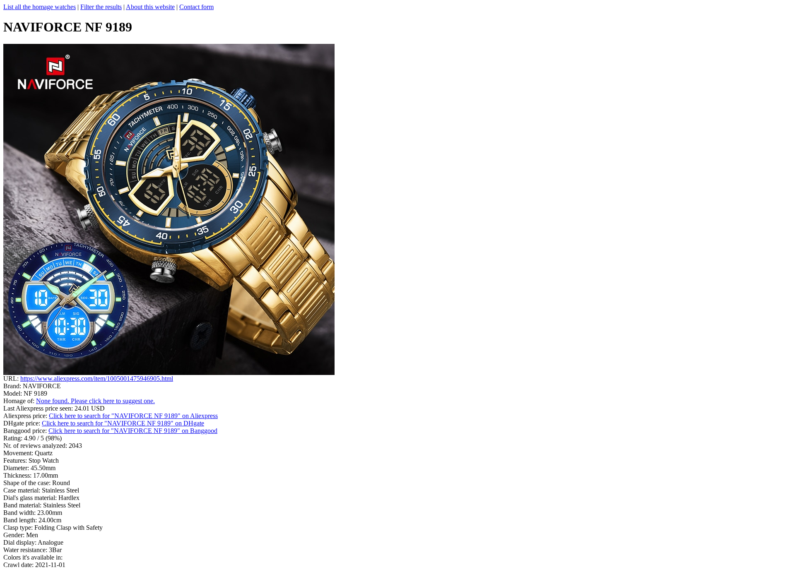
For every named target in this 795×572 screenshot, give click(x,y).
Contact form (196, 6)
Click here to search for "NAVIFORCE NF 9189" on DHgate (123, 423)
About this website (150, 6)
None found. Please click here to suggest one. (95, 400)
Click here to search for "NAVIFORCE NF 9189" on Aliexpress (133, 415)
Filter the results (101, 6)
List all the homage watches (39, 6)
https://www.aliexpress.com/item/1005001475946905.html (96, 378)
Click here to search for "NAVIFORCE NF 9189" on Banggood (132, 430)
